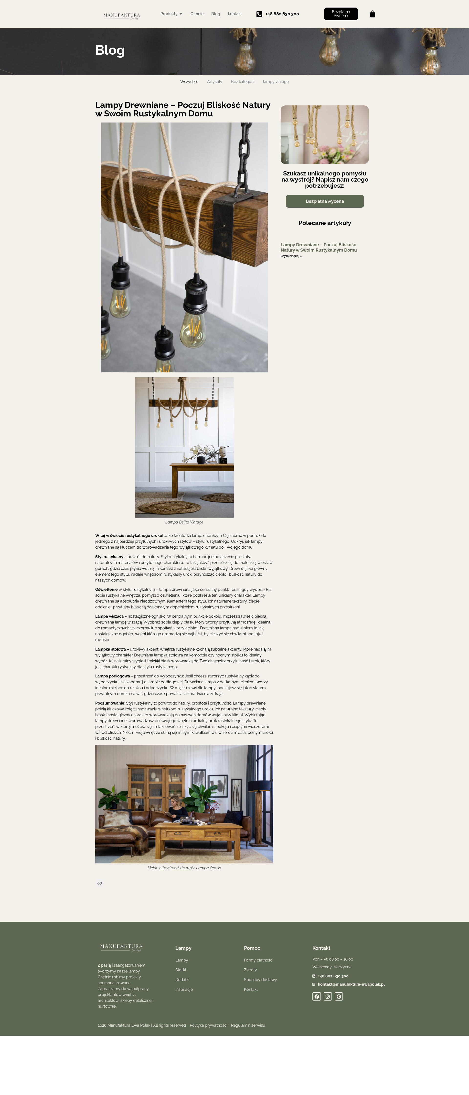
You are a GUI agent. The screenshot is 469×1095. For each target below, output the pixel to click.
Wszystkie (189, 81)
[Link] (99, 883)
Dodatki (182, 979)
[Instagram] (328, 996)
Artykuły (214, 81)
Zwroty (250, 970)
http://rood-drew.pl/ (177, 868)
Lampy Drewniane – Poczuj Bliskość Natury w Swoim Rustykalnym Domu (319, 247)
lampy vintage (276, 81)
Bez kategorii (242, 81)
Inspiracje (184, 989)
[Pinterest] (339, 996)
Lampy (181, 960)
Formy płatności (258, 960)
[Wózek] (373, 14)
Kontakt (251, 989)
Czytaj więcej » (291, 256)
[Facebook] (316, 996)
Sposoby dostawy (260, 979)
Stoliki (180, 970)
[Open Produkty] (181, 14)
